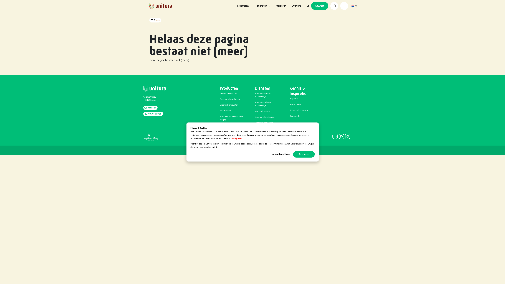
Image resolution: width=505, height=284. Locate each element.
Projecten (281, 6)
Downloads (295, 116)
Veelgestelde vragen (299, 110)
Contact (319, 5)
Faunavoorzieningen (228, 93)
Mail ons (152, 107)
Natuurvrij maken (262, 111)
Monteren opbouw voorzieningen (263, 104)
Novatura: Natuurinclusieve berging (231, 118)
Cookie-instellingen (281, 154)
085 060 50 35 (154, 114)
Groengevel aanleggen (264, 117)
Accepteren (304, 154)
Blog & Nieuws (296, 104)
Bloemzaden (225, 110)
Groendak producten (229, 105)
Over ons (296, 6)
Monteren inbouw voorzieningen (263, 95)
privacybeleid (236, 138)
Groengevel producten (230, 99)
